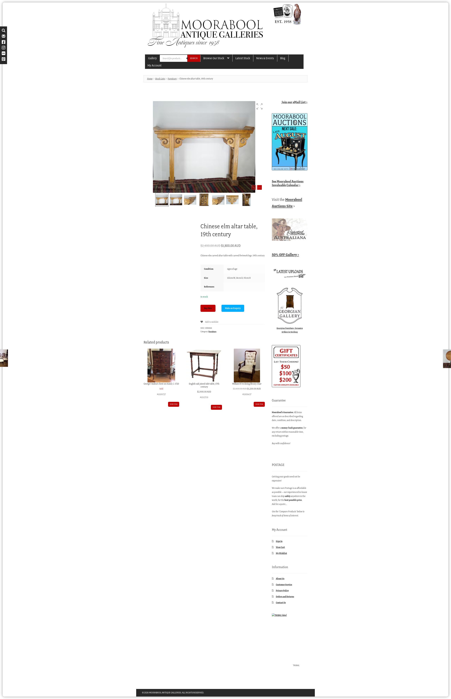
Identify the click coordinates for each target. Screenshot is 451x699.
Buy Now (208, 308)
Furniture (172, 78)
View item (173, 404)
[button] (259, 106)
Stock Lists (160, 78)
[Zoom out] (253, 187)
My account (154, 65)
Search (194, 58)
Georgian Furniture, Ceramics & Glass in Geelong (290, 330)
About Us (280, 578)
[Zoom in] (259, 187)
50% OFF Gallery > (285, 254)
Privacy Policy (282, 590)
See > (288, 183)
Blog (282, 58)
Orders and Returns (285, 596)
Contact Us (281, 602)
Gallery (152, 58)
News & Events (265, 58)
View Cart (280, 547)
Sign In (279, 541)
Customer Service (284, 584)
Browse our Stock (213, 58)
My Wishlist (281, 553)
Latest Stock (242, 58)
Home (150, 78)
